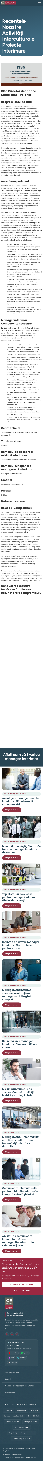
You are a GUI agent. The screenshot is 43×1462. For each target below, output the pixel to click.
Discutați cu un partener (21, 1284)
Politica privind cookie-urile (14, 1457)
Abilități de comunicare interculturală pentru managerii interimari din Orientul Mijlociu (18, 1240)
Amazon (23, 1358)
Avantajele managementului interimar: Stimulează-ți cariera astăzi (20, 801)
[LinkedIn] (7, 1334)
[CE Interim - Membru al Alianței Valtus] (21, 1303)
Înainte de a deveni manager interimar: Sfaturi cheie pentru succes (20, 945)
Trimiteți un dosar (21, 1290)
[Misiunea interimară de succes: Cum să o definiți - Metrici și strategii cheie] (21, 1069)
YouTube (14, 1353)
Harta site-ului (31, 1457)
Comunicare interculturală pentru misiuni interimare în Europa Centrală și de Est (20, 1191)
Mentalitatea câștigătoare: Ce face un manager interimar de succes (21, 849)
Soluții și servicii (21, 1372)
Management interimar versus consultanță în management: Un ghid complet (17, 994)
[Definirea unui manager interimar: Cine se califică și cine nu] (21, 1022)
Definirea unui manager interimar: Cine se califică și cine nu (19, 1044)
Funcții (21, 1379)
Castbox (14, 1362)
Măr (12, 1358)
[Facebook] (17, 1334)
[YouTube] (12, 1334)
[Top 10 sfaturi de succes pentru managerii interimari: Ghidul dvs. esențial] (21, 874)
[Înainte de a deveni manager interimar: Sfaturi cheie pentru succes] (21, 922)
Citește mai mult (11, 810)
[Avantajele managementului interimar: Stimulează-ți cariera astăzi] (21, 779)
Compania (21, 1392)
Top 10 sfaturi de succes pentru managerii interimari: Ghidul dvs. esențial (20, 897)
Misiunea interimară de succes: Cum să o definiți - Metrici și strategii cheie (19, 1092)
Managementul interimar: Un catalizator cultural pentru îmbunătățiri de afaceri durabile (20, 1141)
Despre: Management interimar (15, 794)
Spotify (25, 1353)
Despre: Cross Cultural (12, 1133)
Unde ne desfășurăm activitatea (21, 1386)
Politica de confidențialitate (12, 1455)
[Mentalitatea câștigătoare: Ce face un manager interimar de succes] (21, 827)
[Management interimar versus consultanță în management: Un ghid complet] (21, 970)
